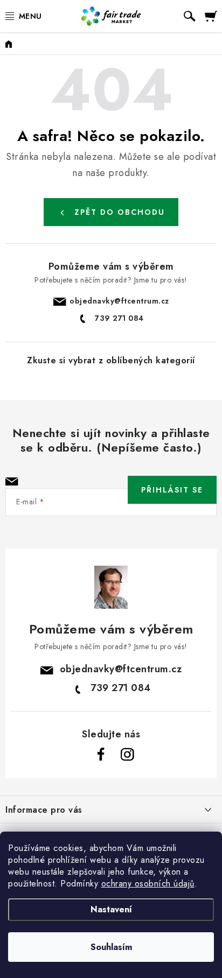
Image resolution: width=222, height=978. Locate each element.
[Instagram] (127, 754)
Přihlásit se (172, 489)
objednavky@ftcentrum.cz (119, 300)
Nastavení (111, 909)
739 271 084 (119, 318)
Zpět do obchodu (119, 212)
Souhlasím (111, 947)
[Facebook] (101, 754)
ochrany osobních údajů (148, 883)
